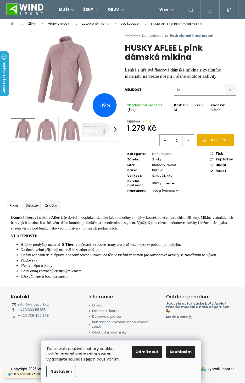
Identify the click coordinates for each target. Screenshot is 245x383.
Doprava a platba (106, 316)
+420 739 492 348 (33, 315)
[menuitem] (66, 9)
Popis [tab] (14, 205)
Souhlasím (181, 352)
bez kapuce (161, 154)
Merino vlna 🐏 (179, 317)
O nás (97, 305)
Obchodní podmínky (109, 332)
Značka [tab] (51, 205)
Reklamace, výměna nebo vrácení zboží (121, 324)
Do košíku (219, 140)
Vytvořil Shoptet (220, 369)
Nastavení (61, 371)
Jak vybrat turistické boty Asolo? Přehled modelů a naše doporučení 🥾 (198, 307)
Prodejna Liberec (106, 310)
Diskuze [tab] (32, 205)
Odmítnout (147, 352)
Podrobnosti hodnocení (191, 35)
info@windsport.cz (33, 304)
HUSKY (216, 109)
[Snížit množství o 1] (165, 140)
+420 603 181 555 (32, 309)
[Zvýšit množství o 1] (188, 140)
